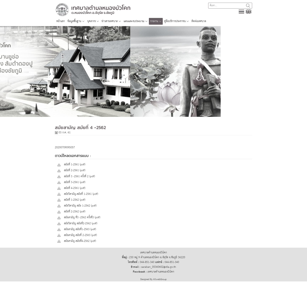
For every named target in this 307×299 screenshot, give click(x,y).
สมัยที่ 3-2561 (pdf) (74, 182)
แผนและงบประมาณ (134, 21)
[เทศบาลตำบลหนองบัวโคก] (93, 9)
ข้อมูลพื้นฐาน (74, 21)
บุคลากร (91, 21)
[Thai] (241, 11)
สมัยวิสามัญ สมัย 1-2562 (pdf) (79, 205)
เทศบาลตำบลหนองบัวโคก (160, 271)
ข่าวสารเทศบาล (110, 21)
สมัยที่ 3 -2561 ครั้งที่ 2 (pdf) (79, 176)
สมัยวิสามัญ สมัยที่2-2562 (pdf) (80, 223)
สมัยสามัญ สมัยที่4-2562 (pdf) (79, 241)
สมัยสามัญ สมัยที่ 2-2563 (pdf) (80, 235)
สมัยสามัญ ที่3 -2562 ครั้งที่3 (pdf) (81, 217)
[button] (23, 71)
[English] (248, 11)
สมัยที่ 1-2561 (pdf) (74, 164)
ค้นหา (248, 5)
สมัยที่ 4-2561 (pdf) (74, 188)
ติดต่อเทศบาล (199, 21)
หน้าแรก (60, 21)
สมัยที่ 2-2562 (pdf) (74, 211)
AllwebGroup (160, 279)
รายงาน (154, 21)
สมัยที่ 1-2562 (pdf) (74, 200)
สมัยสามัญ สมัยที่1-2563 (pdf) (79, 229)
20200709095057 (65, 147)
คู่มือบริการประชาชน (175, 21)
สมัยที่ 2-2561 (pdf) (74, 170)
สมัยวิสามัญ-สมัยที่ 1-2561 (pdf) (80, 194)
